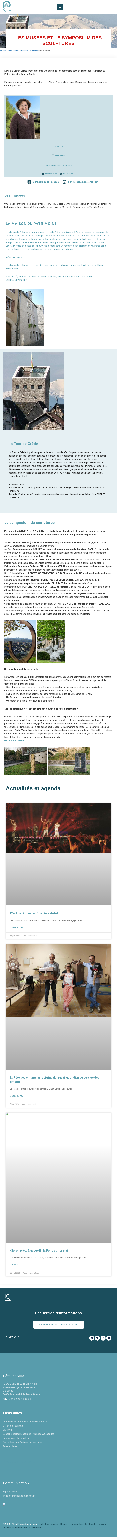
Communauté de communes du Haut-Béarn (25, 1421)
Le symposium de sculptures (29, 522)
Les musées (14, 195)
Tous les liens (10, 1446)
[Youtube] (108, 1338)
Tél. (18, 1399)
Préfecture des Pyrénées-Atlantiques (22, 1442)
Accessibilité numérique (15, 1527)
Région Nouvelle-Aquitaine (16, 1438)
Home (5, 51)
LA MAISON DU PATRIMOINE (31, 224)
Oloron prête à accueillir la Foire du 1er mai (39, 1250)
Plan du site (35, 1527)
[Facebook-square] (91, 1338)
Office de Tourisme (13, 1425)
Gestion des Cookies (95, 1524)
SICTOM (7, 1430)
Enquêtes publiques (19, 1461)
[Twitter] (97, 1338)
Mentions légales (49, 1524)
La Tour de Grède (23, 444)
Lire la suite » (16, 928)
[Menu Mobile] (60, 7)
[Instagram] (103, 1338)
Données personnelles (71, 1524)
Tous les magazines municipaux (19, 1495)
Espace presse (10, 1491)
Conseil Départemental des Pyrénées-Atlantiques (28, 1434)
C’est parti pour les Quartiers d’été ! (34, 913)
